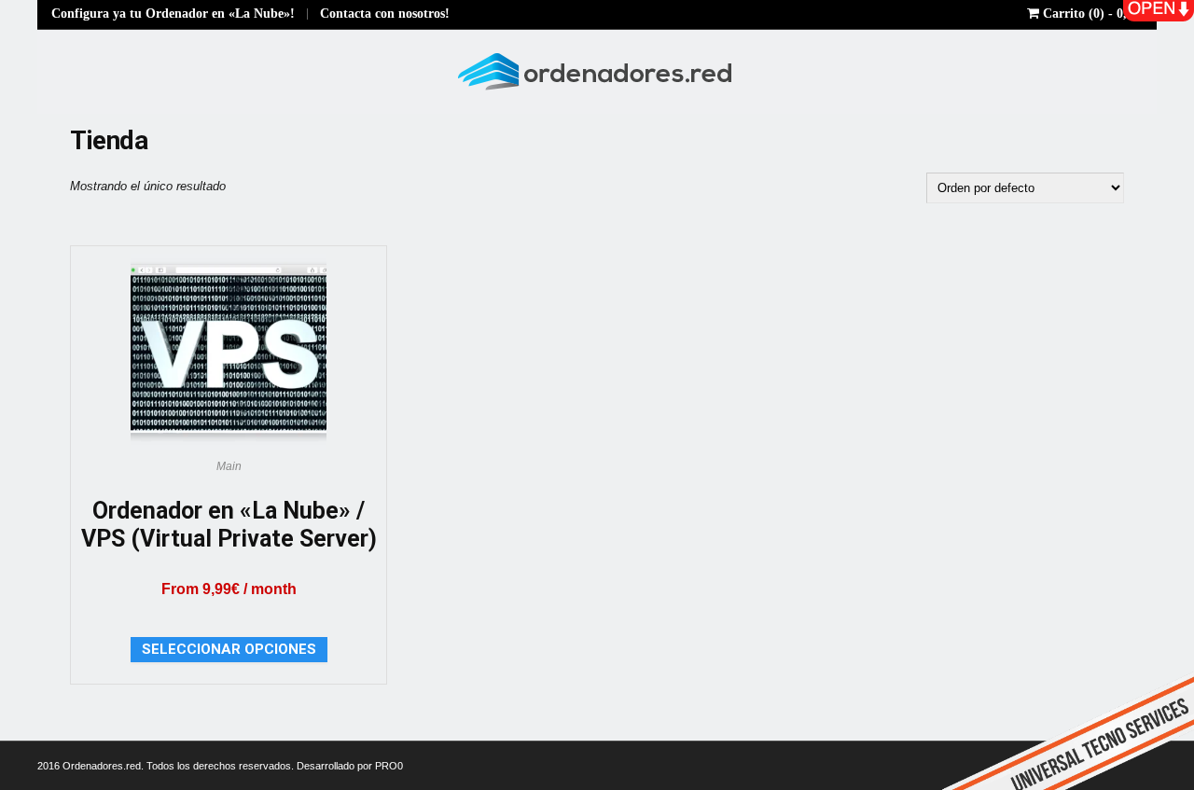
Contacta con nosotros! (385, 14)
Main (229, 466)
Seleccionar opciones (229, 649)
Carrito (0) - (1092, 14)
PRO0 (389, 765)
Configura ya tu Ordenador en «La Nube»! (173, 14)
